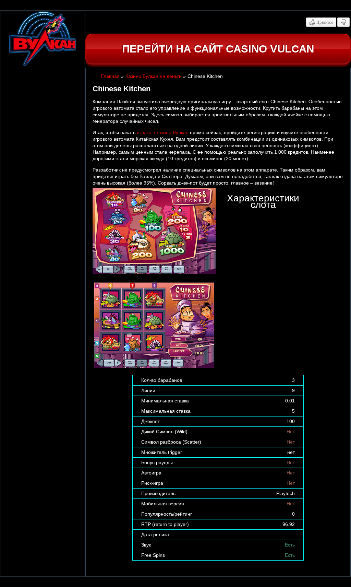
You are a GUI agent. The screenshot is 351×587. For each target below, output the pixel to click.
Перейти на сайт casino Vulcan (218, 49)
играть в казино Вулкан (163, 132)
